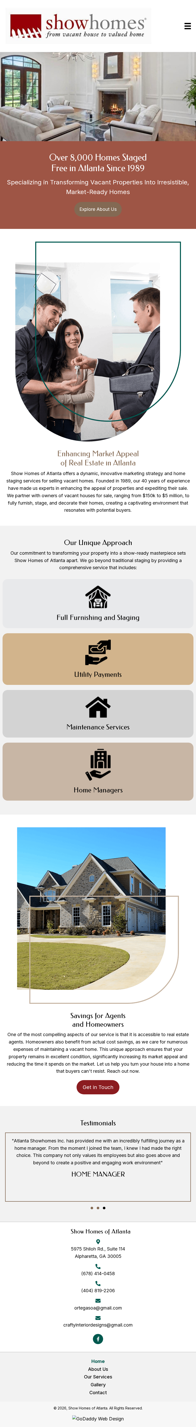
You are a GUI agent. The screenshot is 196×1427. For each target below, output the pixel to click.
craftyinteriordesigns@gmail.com (98, 1325)
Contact (98, 1392)
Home (98, 1361)
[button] (98, 209)
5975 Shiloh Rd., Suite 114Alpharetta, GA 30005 (98, 1252)
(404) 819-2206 (98, 1290)
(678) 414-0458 (98, 1273)
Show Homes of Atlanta (101, 1231)
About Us (98, 1369)
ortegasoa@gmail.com (98, 1308)
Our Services (98, 1376)
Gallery (98, 1384)
